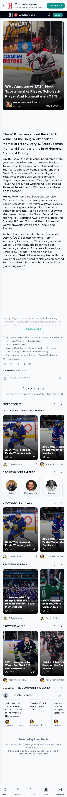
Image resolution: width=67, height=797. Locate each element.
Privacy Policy (42, 754)
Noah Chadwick (31, 337)
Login (58, 15)
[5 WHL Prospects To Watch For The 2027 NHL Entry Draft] (20, 653)
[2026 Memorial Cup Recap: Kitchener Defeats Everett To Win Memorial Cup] (20, 591)
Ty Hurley (50, 348)
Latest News (13, 359)
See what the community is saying (27, 687)
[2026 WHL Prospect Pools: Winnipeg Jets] (20, 437)
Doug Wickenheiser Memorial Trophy (30, 351)
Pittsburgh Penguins (52, 337)
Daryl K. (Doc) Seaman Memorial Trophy (24, 348)
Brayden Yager (33, 341)
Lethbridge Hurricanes (15, 344)
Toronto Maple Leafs (47, 355)
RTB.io (37, 747)
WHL (7, 351)
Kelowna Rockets (14, 337)
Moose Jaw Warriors (14, 341)
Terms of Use (25, 754)
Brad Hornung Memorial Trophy (19, 355)
